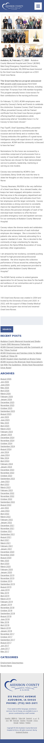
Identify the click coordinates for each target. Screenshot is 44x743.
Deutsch (29, 718)
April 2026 (4, 391)
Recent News (6, 666)
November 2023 (7, 473)
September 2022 (7, 502)
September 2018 (7, 613)
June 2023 (5, 481)
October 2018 (6, 610)
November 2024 (7, 440)
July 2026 (4, 382)
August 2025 (5, 414)
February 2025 (6, 432)
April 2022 (4, 514)
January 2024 (6, 467)
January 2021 (6, 549)
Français (16, 721)
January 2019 (6, 605)
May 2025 (4, 423)
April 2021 (4, 540)
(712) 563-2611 (28, 703)
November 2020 (7, 555)
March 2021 (5, 543)
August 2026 (5, 379)
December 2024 (7, 437)
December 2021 (7, 525)
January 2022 (6, 522)
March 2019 (5, 599)
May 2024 (4, 458)
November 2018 (7, 607)
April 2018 (4, 625)
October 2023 (6, 476)
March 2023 (5, 487)
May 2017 (4, 651)
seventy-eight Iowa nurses (16, 84)
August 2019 (5, 587)
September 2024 (7, 446)
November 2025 (7, 405)
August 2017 (5, 643)
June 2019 (5, 590)
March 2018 (5, 628)
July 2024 (4, 452)
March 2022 (5, 517)
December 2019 (7, 575)
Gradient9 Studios (22, 732)
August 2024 (5, 449)
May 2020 (4, 561)
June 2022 (5, 511)
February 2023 (6, 490)
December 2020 (7, 552)
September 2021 (7, 534)
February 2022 (6, 520)
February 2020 (6, 569)
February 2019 (6, 602)
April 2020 (4, 564)
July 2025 (4, 417)
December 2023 (7, 470)
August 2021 (5, 537)
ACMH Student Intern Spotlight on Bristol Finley (20, 359)
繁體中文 (14, 718)
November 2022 (7, 496)
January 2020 (6, 572)
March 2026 (5, 394)
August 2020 (5, 558)
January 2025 (6, 435)
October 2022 (6, 499)
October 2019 (6, 581)
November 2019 (7, 578)
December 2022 (7, 493)
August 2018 (5, 616)
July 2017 (4, 646)
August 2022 (5, 505)
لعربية (35, 718)
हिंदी (11, 721)
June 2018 (5, 619)
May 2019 (4, 593)
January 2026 (6, 399)
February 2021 (6, 546)
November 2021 (7, 528)
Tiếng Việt (21, 718)
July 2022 (4, 508)
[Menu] (38, 6)
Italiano (21, 723)
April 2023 (4, 484)
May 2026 (4, 388)
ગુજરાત (35, 721)
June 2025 (5, 420)
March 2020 (5, 566)
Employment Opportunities (11, 663)
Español (7, 718)
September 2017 (7, 640)
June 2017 (5, 648)
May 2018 (4, 622)
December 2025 (7, 402)
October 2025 (6, 408)
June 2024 (5, 455)
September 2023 (7, 479)
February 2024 (6, 464)
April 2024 (4, 461)
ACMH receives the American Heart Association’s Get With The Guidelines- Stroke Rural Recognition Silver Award (21, 365)
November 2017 (7, 634)
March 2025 (5, 429)
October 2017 (6, 637)
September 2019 (7, 584)
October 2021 (6, 531)
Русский (29, 721)
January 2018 (6, 631)
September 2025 (7, 411)
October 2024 (6, 443)
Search (6, 329)
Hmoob (16, 723)
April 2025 (4, 426)
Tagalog (22, 721)
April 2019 (4, 596)
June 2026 (5, 385)
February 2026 (6, 396)
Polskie (28, 723)
